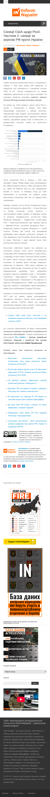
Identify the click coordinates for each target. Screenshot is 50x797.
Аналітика (21, 45)
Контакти (31, 793)
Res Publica (20, 337)
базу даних (24, 754)
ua (5, 50)
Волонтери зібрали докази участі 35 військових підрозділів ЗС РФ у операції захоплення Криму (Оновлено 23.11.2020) (27, 372)
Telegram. (28, 442)
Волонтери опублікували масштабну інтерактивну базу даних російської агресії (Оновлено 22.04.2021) (27, 361)
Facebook (15, 442)
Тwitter (21, 442)
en (9, 50)
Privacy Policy (18, 793)
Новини (35, 45)
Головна (5, 793)
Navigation (13, 24)
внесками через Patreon (26, 461)
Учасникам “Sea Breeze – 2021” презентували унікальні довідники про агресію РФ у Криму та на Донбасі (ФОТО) (27, 424)
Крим (29, 45)
